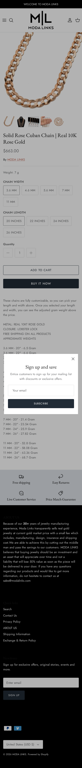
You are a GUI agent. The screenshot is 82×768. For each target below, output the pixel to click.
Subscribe (41, 403)
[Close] (73, 358)
